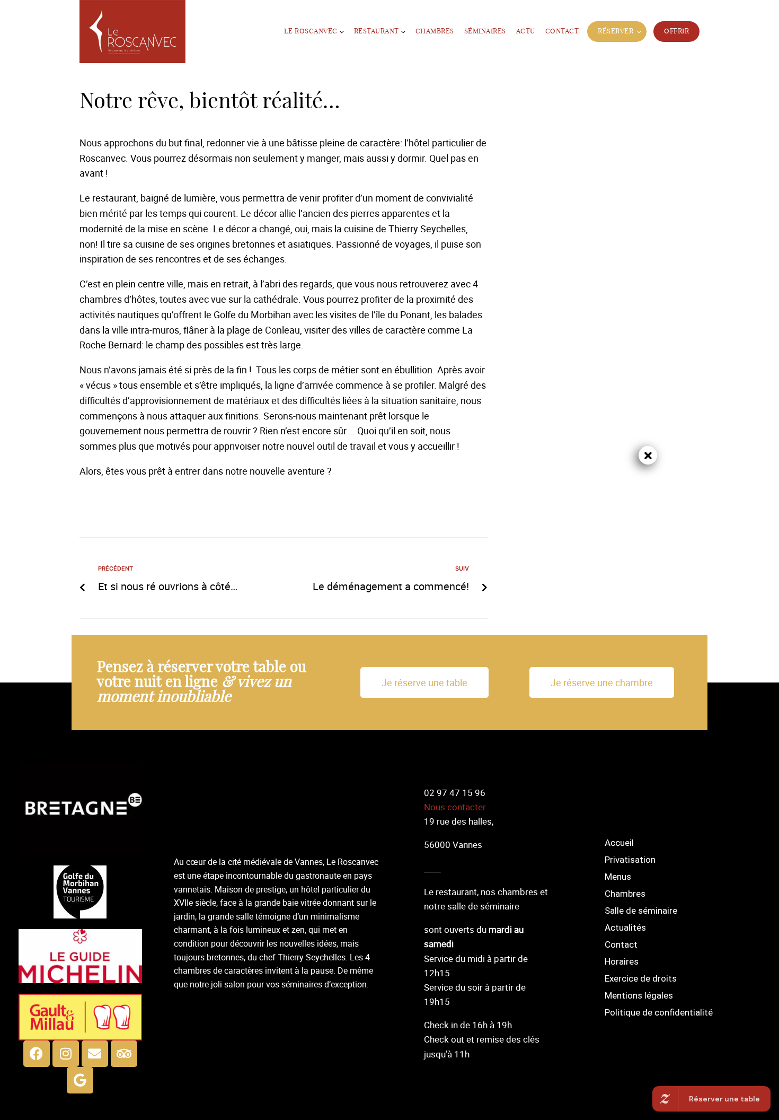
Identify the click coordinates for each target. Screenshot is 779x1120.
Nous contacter (455, 807)
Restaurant (376, 31)
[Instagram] (65, 1053)
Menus (618, 876)
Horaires (622, 961)
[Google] (80, 1080)
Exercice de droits (641, 978)
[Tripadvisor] (124, 1053)
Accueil (619, 842)
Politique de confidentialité (659, 1012)
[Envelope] (95, 1053)
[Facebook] (36, 1053)
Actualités (625, 927)
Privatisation (630, 859)
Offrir (676, 31)
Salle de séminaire (641, 910)
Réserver (615, 31)
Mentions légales (639, 995)
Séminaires (485, 31)
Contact (562, 31)
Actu (525, 31)
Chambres (434, 31)
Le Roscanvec (311, 31)
